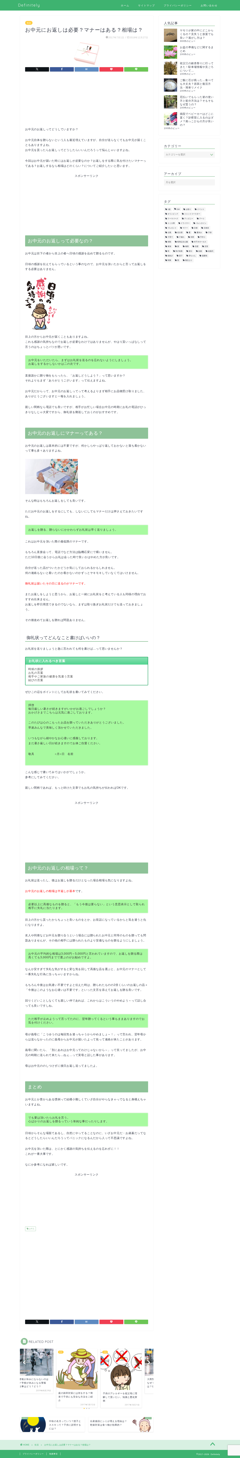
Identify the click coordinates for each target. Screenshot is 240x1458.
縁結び (170, 256)
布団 (192, 237)
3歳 (169, 209)
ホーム (125, 5)
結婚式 (210, 251)
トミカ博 (171, 223)
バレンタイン (201, 223)
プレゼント (172, 228)
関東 (169, 260)
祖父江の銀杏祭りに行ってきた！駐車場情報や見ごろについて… (197, 67)
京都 (195, 228)
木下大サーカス (200, 242)
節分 (190, 251)
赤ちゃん (192, 256)
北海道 (206, 228)
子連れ (181, 237)
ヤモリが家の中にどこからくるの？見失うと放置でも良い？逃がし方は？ (197, 34)
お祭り (188, 209)
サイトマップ (146, 5)
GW (178, 209)
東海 (169, 246)
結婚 (200, 251)
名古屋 (180, 232)
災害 (206, 246)
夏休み (199, 232)
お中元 (31, 1229)
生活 (29, 23)
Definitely (29, 5)
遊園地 (204, 256)
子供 (210, 232)
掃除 (169, 242)
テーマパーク (173, 219)
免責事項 (53, 1454)
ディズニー (188, 219)
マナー (185, 228)
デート (202, 219)
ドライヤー (185, 223)
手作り (202, 237)
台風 (169, 232)
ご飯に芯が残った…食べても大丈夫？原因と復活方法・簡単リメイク (197, 84)
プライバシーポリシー (178, 5)
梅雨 (187, 246)
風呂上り (188, 260)
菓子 (181, 256)
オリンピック (173, 214)
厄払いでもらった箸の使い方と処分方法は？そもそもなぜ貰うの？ (197, 100)
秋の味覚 (179, 251)
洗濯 (196, 246)
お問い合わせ (209, 5)
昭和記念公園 (182, 242)
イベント (200, 209)
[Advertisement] (86, 102)
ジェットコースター (192, 214)
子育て (170, 237)
